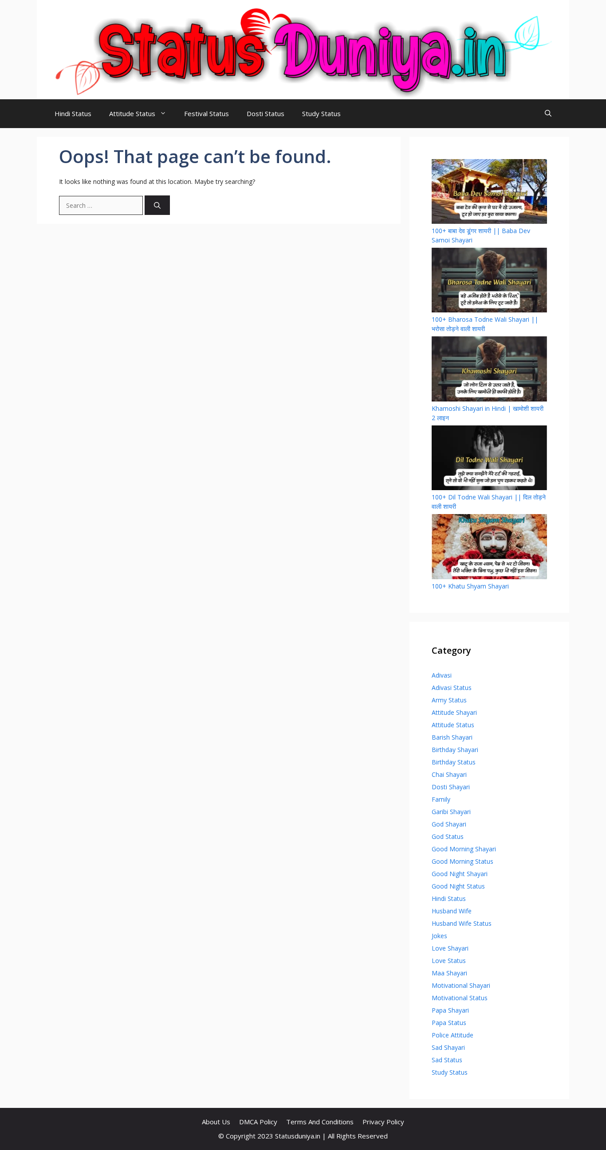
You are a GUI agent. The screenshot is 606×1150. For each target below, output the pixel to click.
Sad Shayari (448, 1047)
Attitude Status (132, 113)
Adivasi (442, 675)
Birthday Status (454, 762)
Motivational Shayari (461, 985)
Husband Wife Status (462, 923)
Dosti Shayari (451, 787)
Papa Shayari (450, 1010)
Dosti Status (265, 113)
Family (441, 799)
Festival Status (206, 113)
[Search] (157, 205)
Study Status (321, 113)
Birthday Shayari (455, 749)
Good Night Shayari (460, 873)
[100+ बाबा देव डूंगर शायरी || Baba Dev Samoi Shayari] (489, 192)
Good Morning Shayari (464, 849)
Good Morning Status (462, 861)
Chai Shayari (449, 774)
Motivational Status (460, 998)
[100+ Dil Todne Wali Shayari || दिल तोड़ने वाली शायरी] (489, 458)
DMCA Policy (258, 1121)
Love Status (449, 960)
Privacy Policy (383, 1121)
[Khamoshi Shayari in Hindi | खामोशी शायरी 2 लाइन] (489, 369)
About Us (216, 1121)
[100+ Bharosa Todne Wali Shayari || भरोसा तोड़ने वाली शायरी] (489, 281)
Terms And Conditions (320, 1121)
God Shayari (449, 824)
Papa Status (449, 1022)
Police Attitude (452, 1035)
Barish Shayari (452, 737)
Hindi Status (73, 113)
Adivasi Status (452, 687)
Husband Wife (452, 911)
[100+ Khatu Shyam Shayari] (489, 547)
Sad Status (447, 1060)
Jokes (439, 936)
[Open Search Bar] (548, 113)
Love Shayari (450, 948)
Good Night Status (458, 886)
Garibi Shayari (451, 811)
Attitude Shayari (454, 712)
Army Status (449, 700)
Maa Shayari (449, 973)
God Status (448, 836)
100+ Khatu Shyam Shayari (470, 586)
